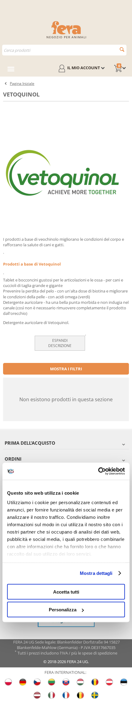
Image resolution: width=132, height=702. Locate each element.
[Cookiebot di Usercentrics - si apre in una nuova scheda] (98, 471)
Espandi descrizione (60, 343)
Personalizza (62, 609)
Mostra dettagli (96, 573)
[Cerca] (122, 49)
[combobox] (64, 50)
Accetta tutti (66, 591)
